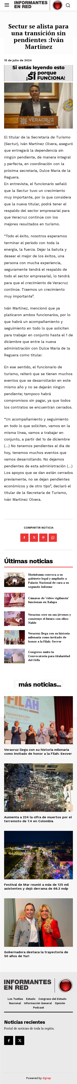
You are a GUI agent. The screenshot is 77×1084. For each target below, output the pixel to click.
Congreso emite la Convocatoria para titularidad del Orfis (49, 656)
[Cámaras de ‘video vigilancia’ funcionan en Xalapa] (14, 600)
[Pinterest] (43, 538)
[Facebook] (24, 538)
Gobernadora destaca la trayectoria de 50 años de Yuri (36, 954)
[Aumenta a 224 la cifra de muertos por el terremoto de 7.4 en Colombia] (38, 787)
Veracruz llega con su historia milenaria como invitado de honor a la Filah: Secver (49, 637)
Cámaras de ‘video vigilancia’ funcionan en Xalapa (48, 600)
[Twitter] (34, 538)
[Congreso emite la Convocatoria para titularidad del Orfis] (14, 656)
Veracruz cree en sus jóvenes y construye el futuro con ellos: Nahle (49, 619)
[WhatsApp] (53, 538)
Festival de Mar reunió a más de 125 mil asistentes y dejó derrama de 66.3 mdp (36, 886)
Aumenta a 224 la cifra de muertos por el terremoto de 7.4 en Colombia (38, 819)
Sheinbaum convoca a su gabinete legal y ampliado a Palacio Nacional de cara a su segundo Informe (48, 581)
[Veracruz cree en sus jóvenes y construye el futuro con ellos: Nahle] (14, 618)
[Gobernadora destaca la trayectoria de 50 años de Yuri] (38, 922)
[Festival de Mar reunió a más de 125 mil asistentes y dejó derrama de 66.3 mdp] (38, 855)
